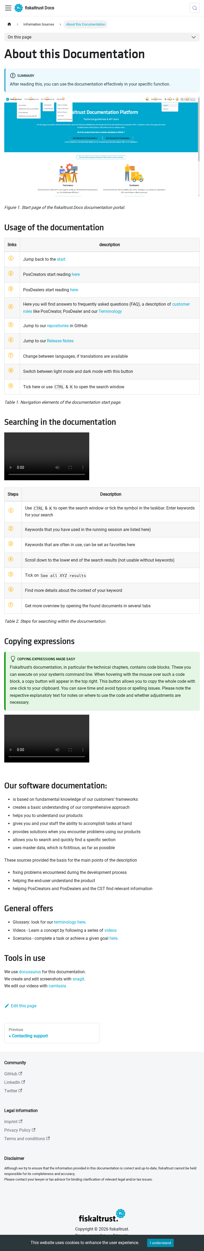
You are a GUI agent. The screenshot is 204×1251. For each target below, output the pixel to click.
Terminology (110, 311)
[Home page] (9, 24)
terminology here (69, 922)
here (76, 274)
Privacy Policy (17, 1130)
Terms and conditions (24, 1138)
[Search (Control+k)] (195, 8)
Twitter (10, 1090)
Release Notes (60, 340)
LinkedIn (12, 1082)
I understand (160, 1243)
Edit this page (23, 1005)
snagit (78, 979)
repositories (58, 325)
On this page (19, 37)
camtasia (57, 985)
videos (110, 930)
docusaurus (30, 971)
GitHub (10, 1073)
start (61, 259)
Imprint (11, 1121)
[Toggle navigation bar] (8, 8)
